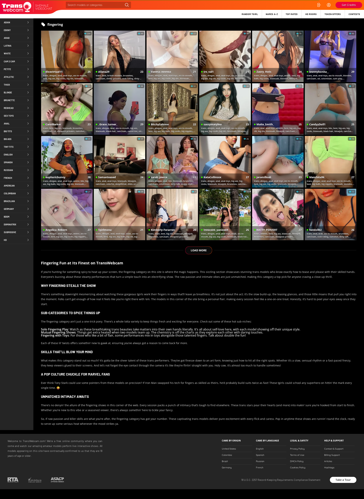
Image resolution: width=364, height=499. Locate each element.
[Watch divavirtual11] (67, 56)
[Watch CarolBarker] (67, 109)
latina (7, 45)
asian (7, 22)
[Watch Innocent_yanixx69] (225, 214)
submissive (10, 232)
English (260, 449)
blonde (8, 92)
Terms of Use (297, 455)
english (8, 154)
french (8, 177)
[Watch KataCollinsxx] (225, 161)
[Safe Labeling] (34, 479)
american (9, 185)
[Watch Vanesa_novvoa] (172, 56)
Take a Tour (343, 480)
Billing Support (332, 455)
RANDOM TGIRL (250, 14)
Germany (227, 467)
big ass (7, 139)
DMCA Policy (297, 461)
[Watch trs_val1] (225, 56)
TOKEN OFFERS (333, 14)
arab (6, 38)
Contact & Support (333, 449)
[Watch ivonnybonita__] (330, 56)
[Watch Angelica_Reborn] (67, 214)
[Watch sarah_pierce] (172, 161)
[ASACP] (57, 479)
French (259, 467)
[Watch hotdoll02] (330, 214)
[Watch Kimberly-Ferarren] (172, 214)
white (7, 53)
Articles (328, 461)
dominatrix (10, 224)
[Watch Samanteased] (119, 161)
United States (229, 449)
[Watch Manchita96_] (330, 161)
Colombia (227, 455)
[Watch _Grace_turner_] (119, 109)
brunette (9, 100)
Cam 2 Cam (9, 61)
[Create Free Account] (329, 5)
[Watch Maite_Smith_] (278, 109)
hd (5, 240)
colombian (10, 193)
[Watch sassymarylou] (225, 109)
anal (7, 123)
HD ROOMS (311, 14)
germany (9, 209)
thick (7, 84)
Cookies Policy (297, 467)
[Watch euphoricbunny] (67, 161)
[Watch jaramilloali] (278, 161)
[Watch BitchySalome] (172, 109)
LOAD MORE (199, 250)
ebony (7, 30)
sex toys (9, 115)
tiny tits (8, 146)
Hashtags (329, 467)
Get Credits (349, 5)
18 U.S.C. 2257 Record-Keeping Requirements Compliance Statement (280, 479)
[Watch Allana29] (119, 56)
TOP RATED (292, 14)
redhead (8, 108)
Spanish (260, 455)
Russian (260, 461)
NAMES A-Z (272, 14)
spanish (8, 162)
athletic (9, 77)
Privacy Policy (297, 449)
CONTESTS (354, 14)
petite (7, 69)
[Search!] (127, 5)
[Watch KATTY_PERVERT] (278, 214)
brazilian (9, 201)
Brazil (225, 461)
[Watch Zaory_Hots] (278, 56)
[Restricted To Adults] (13, 479)
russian (8, 170)
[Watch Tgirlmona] (119, 214)
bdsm (6, 216)
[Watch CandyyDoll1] (330, 109)
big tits (8, 131)
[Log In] (319, 5)
